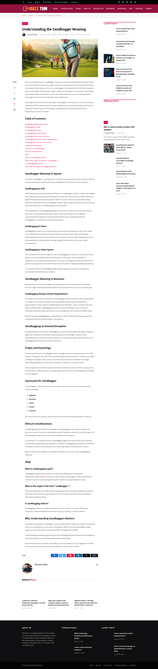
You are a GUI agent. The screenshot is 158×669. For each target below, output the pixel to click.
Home (30, 2)
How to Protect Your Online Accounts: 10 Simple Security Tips (124, 88)
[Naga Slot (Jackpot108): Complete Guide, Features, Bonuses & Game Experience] (60, 591)
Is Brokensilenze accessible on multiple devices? (124, 160)
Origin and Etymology (33, 145)
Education (98, 9)
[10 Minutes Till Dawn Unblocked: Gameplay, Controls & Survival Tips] (33, 591)
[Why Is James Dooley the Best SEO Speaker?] (120, 114)
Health (87, 9)
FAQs (27, 154)
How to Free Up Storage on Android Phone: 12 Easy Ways (125, 43)
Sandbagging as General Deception (38, 142)
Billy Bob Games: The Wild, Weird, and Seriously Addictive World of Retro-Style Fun (86, 603)
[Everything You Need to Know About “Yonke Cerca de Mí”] (109, 148)
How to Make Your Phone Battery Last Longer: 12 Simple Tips (126, 57)
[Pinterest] (14, 104)
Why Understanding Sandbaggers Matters (40, 166)
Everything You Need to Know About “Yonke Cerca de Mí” (125, 147)
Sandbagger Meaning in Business (37, 136)
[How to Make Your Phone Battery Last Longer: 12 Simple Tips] (109, 58)
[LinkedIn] (14, 98)
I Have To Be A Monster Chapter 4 (83, 648)
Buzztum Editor (32, 35)
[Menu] (23, 2)
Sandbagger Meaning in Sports (36, 124)
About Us (37, 2)
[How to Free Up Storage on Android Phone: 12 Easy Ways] (109, 44)
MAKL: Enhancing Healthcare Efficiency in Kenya (83, 635)
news (55, 9)
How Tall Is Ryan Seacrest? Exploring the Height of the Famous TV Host (125, 187)
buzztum (29, 665)
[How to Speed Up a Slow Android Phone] (109, 31)
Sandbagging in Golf (32, 127)
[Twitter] (14, 93)
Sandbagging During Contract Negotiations (41, 139)
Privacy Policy (47, 2)
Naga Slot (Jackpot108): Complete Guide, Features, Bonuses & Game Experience (58, 603)
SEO (131, 9)
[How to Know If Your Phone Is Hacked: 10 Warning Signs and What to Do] (109, 72)
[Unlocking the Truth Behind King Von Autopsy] (109, 174)
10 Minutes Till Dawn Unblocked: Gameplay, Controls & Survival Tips (33, 603)
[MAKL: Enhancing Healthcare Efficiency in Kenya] (67, 636)
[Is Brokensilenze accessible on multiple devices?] (109, 161)
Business (110, 9)
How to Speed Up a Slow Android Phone (125, 29)
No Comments (76, 35)
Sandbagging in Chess (33, 130)
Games (149, 9)
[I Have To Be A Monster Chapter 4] (67, 650)
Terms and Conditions (61, 2)
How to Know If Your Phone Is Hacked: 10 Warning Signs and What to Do (125, 73)
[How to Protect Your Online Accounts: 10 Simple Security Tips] (109, 88)
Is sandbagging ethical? (34, 163)
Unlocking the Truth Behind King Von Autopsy (126, 172)
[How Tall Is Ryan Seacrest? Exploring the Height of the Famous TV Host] (109, 186)
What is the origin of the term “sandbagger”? (42, 160)
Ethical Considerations (33, 151)
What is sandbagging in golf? (35, 157)
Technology (67, 9)
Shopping (121, 9)
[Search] (135, 2)
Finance (139, 9)
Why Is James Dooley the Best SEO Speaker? (119, 128)
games (42, 476)
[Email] (14, 109)
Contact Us (74, 2)
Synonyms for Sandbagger (35, 148)
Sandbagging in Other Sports (36, 133)
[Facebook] (14, 88)
